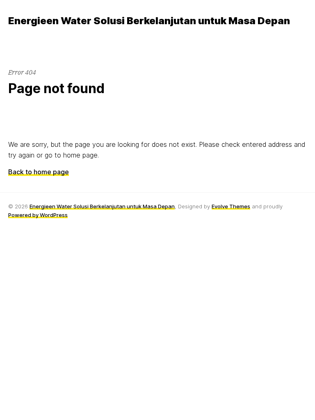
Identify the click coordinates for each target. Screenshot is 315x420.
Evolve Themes (231, 206)
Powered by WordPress (38, 215)
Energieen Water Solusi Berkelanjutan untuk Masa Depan (102, 206)
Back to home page (38, 172)
